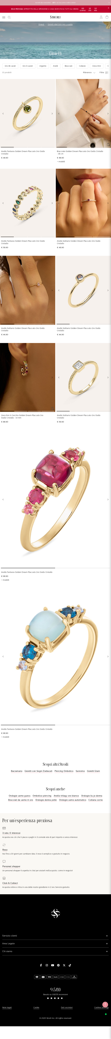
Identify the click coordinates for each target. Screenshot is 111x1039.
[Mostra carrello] (107, 17)
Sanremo (80, 771)
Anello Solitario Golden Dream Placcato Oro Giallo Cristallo (78, 242)
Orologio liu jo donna (91, 796)
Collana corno (95, 800)
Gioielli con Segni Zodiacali (38, 771)
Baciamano (16, 771)
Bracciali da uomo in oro (20, 800)
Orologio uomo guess (19, 796)
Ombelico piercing (42, 796)
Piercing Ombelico (64, 771)
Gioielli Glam (93, 771)
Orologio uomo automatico (72, 800)
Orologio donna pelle (46, 800)
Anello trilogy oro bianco (66, 796)
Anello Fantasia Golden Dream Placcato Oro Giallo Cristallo (23, 152)
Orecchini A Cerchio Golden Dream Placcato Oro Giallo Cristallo (22, 416)
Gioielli (41, 25)
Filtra (102, 72)
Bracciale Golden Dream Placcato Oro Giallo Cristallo (80, 152)
